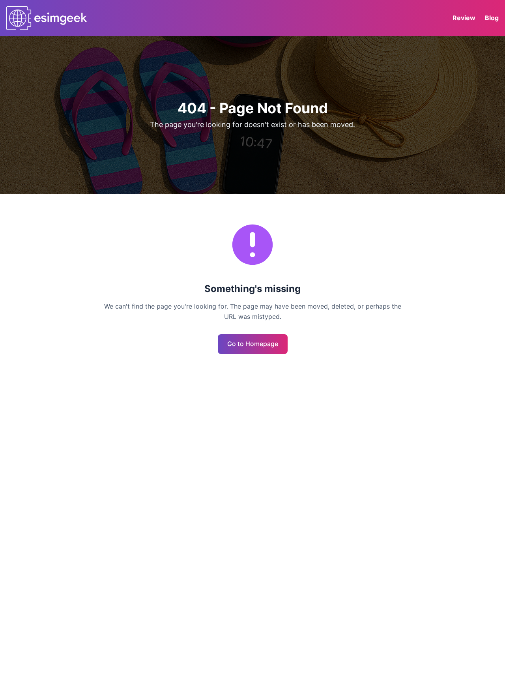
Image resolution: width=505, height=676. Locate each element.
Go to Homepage (252, 344)
